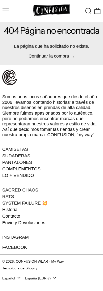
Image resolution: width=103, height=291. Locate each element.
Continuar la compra (48, 56)
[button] (88, 11)
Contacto (11, 216)
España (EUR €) (38, 278)
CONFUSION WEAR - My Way (40, 261)
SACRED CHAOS (20, 189)
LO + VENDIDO (18, 175)
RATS (8, 196)
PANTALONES (17, 162)
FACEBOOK (14, 247)
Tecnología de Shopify (19, 268)
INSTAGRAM (15, 237)
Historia (10, 209)
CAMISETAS (15, 149)
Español (9, 278)
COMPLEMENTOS (21, 168)
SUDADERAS (16, 155)
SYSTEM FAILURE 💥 (25, 203)
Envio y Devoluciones (23, 222)
